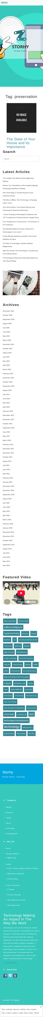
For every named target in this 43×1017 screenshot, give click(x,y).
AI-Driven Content (23, 621)
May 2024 (6, 361)
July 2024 (6, 357)
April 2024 (6, 365)
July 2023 (6, 394)
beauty (33, 633)
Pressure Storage (14, 895)
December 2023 (8, 378)
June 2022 (6, 432)
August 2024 (7, 353)
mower (6, 689)
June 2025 (6, 332)
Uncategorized (11, 833)
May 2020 (6, 511)
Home (8, 848)
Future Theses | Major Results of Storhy (22, 868)
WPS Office (31, 733)
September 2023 (8, 386)
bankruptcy (25, 633)
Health (8, 818)
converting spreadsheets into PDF (28, 639)
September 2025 (8, 319)
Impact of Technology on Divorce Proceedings (16, 677)
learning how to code (19, 683)
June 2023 (6, 398)
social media (9, 714)
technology (12, 726)
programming (28, 689)
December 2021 (8, 449)
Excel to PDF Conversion (26, 658)
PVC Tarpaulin (8, 695)
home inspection (15, 671)
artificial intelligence (13, 627)
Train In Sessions (13, 885)
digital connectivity (9, 652)
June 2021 (6, 469)
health (35, 664)
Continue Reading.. (10, 963)
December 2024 (8, 344)
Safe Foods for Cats (31, 695)
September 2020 (8, 494)
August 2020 (7, 499)
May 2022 (6, 436)
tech (31, 714)
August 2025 (7, 323)
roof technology (19, 695)
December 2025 (8, 311)
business (7, 640)
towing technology (9, 733)
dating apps (18, 646)
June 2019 (6, 557)
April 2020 (6, 515)
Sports (8, 823)
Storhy (17, 1000)
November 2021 (8, 453)
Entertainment (22, 652)
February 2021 (8, 478)
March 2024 (7, 369)
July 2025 (6, 328)
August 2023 (7, 390)
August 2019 (7, 549)
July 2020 (6, 503)
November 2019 (8, 536)
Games (27, 664)
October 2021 (7, 457)
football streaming (17, 664)
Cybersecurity (8, 646)
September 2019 (8, 544)
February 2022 (8, 444)
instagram (7, 683)
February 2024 (8, 373)
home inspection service (29, 671)
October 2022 (7, 424)
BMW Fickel (11, 858)
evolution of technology (10, 658)
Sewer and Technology (10, 701)
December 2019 (8, 532)
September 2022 (8, 428)
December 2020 (8, 486)
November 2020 (8, 490)
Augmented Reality (11, 633)
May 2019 (6, 561)
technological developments (16, 720)
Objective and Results (15, 874)
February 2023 (8, 411)
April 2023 (6, 407)
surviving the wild (21, 714)
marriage (30, 683)
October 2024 (7, 348)
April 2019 (6, 565)
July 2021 (6, 465)
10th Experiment (13, 905)
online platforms (16, 689)
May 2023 (6, 403)
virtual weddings (21, 733)
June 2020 (6, 507)
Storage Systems (12, 854)
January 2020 (7, 528)
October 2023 (7, 382)
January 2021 (7, 482)
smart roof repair (31, 708)
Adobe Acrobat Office (9, 621)
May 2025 (6, 336)
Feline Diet (7, 664)
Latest (8, 864)
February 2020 (8, 524)
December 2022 (8, 415)
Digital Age (27, 646)
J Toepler (10, 889)
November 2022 (8, 419)
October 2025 (7, 315)
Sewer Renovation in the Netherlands (14, 708)
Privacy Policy (12, 879)
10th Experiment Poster (16, 900)
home (6, 671)
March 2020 (7, 519)
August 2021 (7, 461)
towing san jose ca (28, 727)
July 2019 (6, 553)
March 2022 (7, 440)
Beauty (8, 807)
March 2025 (7, 340)
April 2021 (6, 474)
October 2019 (7, 540)
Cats (14, 639)
